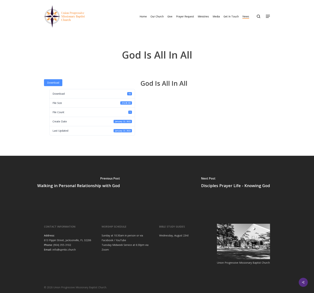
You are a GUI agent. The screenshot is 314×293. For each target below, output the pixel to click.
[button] (268, 16)
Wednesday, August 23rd (173, 235)
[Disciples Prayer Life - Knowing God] (235, 183)
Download (53, 82)
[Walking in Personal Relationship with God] (78, 183)
